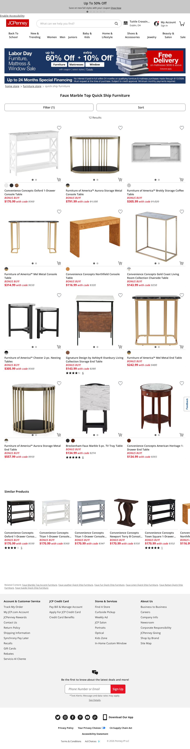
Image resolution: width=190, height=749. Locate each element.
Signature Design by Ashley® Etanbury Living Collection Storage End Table (94, 359)
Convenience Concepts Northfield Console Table (93, 276)
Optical (99, 633)
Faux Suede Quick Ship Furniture (31, 587)
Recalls (8, 643)
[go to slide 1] (87, 12)
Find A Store (102, 607)
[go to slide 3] (94, 12)
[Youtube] (88, 717)
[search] (118, 23)
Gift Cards (10, 648)
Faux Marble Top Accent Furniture (39, 584)
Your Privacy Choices (89, 727)
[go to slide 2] (91, 12)
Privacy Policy (65, 727)
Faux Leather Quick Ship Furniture (75, 584)
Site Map (146, 643)
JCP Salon (101, 622)
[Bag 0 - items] (182, 23)
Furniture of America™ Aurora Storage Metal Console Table (94, 192)
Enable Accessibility (12, 15)
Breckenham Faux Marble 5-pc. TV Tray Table (94, 446)
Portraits (100, 627)
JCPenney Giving (151, 633)
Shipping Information (17, 633)
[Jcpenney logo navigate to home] (17, 23)
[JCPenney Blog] (95, 717)
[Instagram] (65, 717)
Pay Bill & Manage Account (65, 607)
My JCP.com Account (16, 612)
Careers (145, 612)
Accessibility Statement (95, 733)
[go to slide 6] (104, 12)
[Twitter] (58, 717)
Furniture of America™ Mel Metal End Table (154, 357)
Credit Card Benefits (61, 617)
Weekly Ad (101, 617)
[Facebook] (73, 717)
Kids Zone (101, 638)
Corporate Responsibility (156, 627)
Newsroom (147, 622)
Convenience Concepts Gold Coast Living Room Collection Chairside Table (153, 276)
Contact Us (10, 622)
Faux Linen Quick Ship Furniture (142, 584)
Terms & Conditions (71, 741)
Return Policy (12, 627)
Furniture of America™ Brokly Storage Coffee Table (155, 192)
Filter (49, 107)
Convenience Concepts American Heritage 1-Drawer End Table (155, 447)
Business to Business (154, 607)
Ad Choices (90, 741)
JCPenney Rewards (15, 617)
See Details (95, 700)
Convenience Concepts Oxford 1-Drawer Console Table (29, 192)
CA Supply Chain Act (121, 727)
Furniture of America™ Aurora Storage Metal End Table (32, 447)
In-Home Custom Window (111, 643)
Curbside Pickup (105, 612)
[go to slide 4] (97, 12)
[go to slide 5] (101, 12)
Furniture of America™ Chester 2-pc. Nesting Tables (32, 359)
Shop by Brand (150, 638)
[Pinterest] (80, 717)
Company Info (149, 617)
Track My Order (13, 607)
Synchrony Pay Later (16, 638)
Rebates (9, 653)
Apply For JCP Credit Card (65, 612)
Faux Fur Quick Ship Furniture (109, 584)
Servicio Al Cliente (15, 659)
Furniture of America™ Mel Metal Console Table (30, 276)
